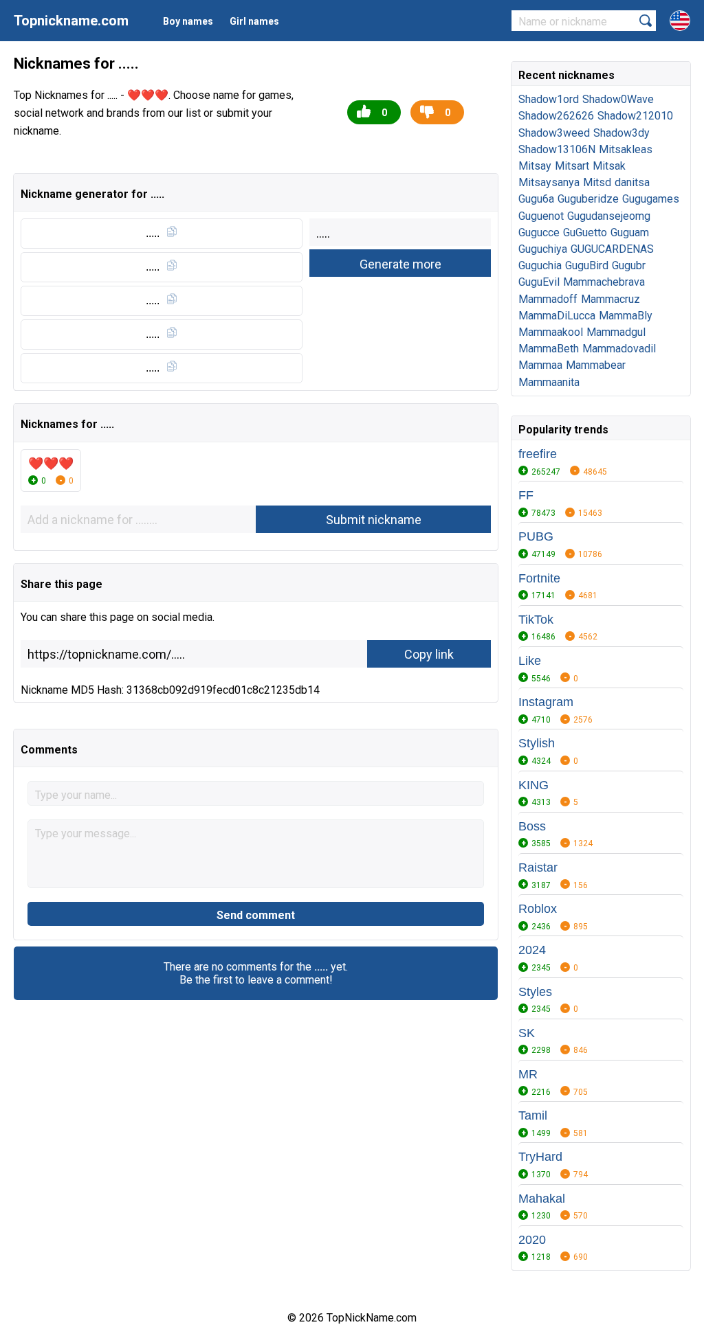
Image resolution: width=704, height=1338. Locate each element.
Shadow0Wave (618, 99)
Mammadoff (548, 299)
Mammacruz (610, 299)
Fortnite (539, 578)
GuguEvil (539, 281)
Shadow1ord (548, 99)
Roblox (537, 909)
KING (533, 785)
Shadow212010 (635, 115)
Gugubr (629, 265)
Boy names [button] (188, 21)
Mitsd (597, 182)
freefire (537, 454)
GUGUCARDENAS (612, 249)
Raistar (538, 867)
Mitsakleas (625, 149)
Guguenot (541, 216)
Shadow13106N (556, 149)
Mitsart (572, 165)
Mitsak (609, 165)
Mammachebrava (604, 281)
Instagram (545, 702)
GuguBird (586, 265)
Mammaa (540, 365)
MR (528, 1074)
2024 (532, 950)
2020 (532, 1240)
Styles (535, 992)
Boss (532, 826)
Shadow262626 (556, 115)
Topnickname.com (71, 20)
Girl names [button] (254, 21)
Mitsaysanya (549, 182)
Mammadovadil (619, 348)
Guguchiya (542, 249)
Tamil (532, 1115)
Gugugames (650, 198)
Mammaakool (550, 332)
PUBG (535, 536)
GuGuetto (585, 232)
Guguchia (540, 265)
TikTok (535, 619)
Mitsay (534, 165)
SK (526, 1033)
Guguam (629, 232)
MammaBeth (548, 348)
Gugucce (539, 232)
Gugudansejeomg (608, 216)
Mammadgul (616, 332)
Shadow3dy (621, 132)
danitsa (632, 182)
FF (526, 495)
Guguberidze (588, 198)
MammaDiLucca (556, 315)
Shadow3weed (554, 132)
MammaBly (625, 315)
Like (529, 661)
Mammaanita (549, 382)
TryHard (540, 1157)
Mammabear (596, 365)
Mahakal (541, 1198)
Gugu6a (536, 198)
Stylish (536, 743)
